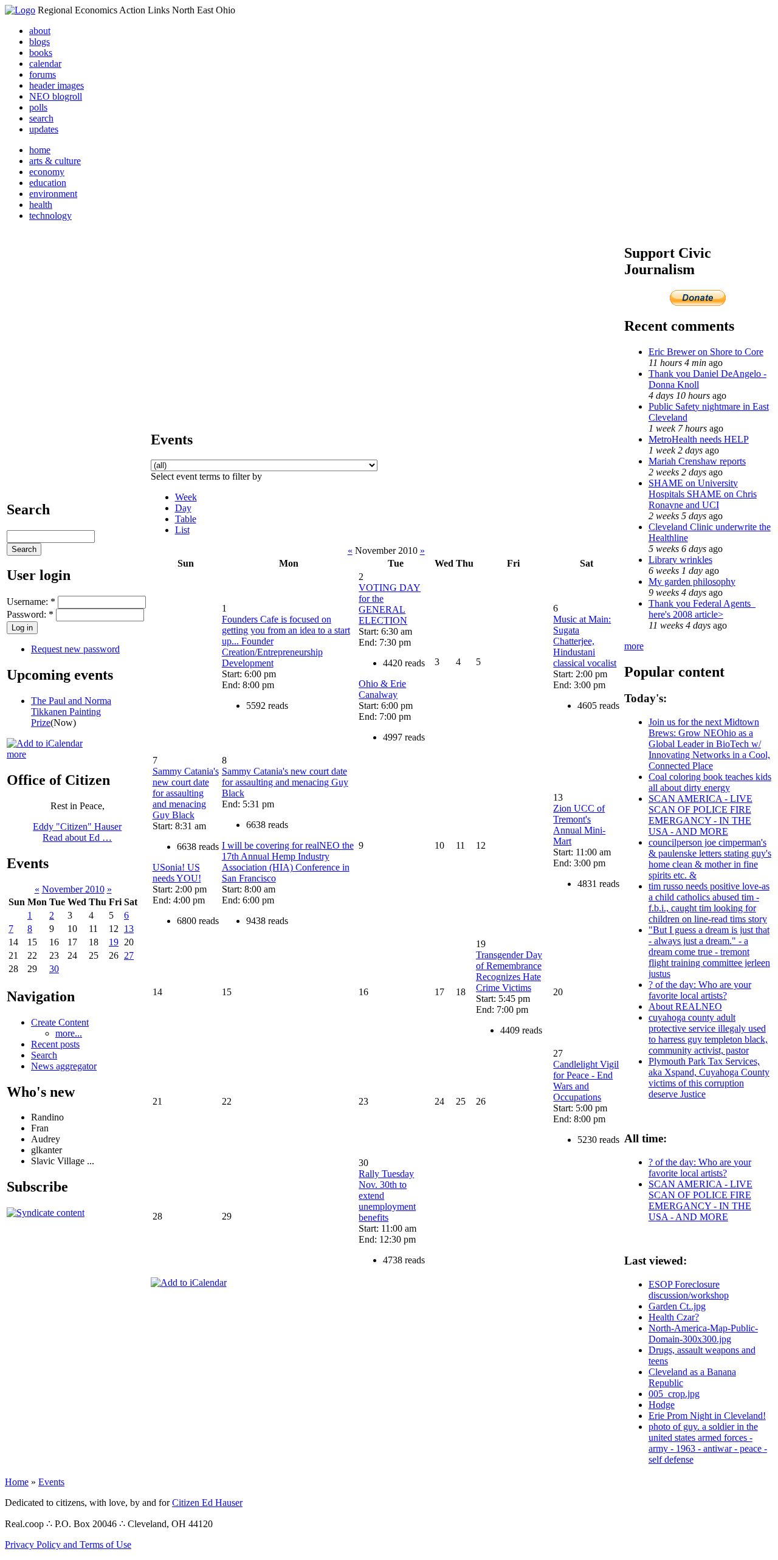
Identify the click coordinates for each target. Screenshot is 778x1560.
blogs (39, 41)
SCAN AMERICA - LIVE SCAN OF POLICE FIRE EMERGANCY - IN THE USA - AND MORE (700, 815)
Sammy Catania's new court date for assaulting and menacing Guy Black (186, 793)
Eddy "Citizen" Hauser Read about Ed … (77, 832)
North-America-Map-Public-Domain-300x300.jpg (703, 1333)
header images (56, 85)
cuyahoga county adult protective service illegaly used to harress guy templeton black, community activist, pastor (708, 1033)
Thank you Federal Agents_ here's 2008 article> (702, 609)
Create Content (60, 1022)
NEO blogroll (55, 96)
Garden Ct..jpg (677, 1306)
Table (185, 519)
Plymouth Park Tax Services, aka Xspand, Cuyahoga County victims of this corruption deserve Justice (709, 1077)
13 (129, 928)
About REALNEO (685, 1006)
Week (186, 497)
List (182, 530)
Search (44, 1055)
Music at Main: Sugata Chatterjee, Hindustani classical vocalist (584, 641)
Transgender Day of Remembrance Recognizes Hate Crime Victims (509, 971)
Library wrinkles (680, 559)
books (40, 52)
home (39, 150)
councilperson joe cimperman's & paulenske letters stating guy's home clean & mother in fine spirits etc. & (710, 858)
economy (46, 172)
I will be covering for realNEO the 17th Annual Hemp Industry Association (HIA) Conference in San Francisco (288, 861)
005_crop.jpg (674, 1394)
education (47, 183)
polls (38, 107)
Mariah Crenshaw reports (697, 461)
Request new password (75, 649)
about (39, 31)
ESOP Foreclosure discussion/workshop (689, 1289)
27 (129, 955)
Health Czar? (674, 1317)
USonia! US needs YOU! (177, 872)
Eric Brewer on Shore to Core (706, 352)
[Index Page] (20, 10)
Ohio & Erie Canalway (382, 689)
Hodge (662, 1405)
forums (42, 74)
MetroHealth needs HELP (699, 439)
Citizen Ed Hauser (207, 1502)
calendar (45, 63)
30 (54, 969)
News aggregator (64, 1066)
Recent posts (55, 1044)
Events (51, 1482)
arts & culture (55, 161)
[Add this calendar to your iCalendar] (45, 743)
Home (17, 1482)
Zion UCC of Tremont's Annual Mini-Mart (579, 824)
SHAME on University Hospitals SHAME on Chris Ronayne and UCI (703, 494)
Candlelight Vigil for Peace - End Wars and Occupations (586, 1080)
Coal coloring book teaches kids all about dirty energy (710, 782)
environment (53, 193)
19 (114, 942)
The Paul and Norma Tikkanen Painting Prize (71, 711)
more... (68, 1033)
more (16, 754)
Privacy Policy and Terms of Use (68, 1544)
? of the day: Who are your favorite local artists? (700, 990)
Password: (30, 614)
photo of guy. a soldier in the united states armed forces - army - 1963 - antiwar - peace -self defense (708, 1443)
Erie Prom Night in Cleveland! (707, 1415)
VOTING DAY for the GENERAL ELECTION (390, 604)
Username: (31, 601)
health (40, 204)
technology (50, 215)
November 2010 (73, 889)
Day (183, 508)
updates (43, 129)
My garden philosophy (692, 581)
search (41, 118)
